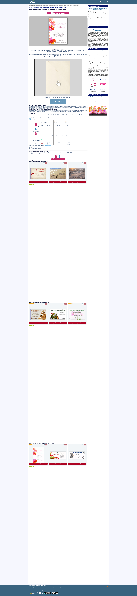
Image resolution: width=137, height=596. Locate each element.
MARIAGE (72, 1)
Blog (30, 590)
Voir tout (31, 184)
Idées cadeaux (62, 587)
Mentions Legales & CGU (52, 590)
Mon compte (103, 1)
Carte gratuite (42, 590)
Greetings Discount (33, 593)
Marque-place (57, 587)
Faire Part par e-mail (50, 587)
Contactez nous (67, 590)
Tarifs (46, 590)
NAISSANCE (77, 1)
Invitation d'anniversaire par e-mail (40, 587)
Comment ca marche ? (35, 590)
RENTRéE (60, 1)
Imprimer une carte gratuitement (58, 158)
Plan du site (73, 590)
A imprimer (97, 1)
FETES (87, 1)
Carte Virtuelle (32, 587)
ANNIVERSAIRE (66, 1)
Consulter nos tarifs (48, 145)
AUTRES (91, 1)
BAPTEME (83, 1)
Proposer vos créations (74, 587)
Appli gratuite (68, 587)
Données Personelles (60, 590)
